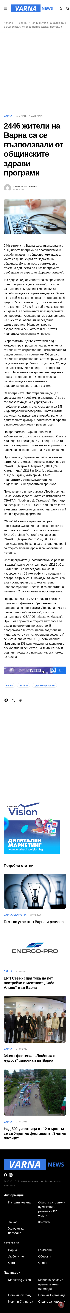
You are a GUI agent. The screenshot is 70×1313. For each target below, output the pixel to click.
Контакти (44, 1222)
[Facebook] (5, 1175)
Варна (23, 22)
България (45, 1250)
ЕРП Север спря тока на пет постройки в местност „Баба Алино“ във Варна (29, 983)
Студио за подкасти (51, 1301)
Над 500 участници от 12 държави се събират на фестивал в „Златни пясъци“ (35, 1133)
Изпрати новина (19, 1202)
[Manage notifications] (61, 1305)
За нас (12, 1222)
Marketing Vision (19, 1280)
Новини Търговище (51, 1295)
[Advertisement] (35, 73)
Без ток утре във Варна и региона (33, 922)
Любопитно (16, 1256)
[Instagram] (11, 1175)
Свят (11, 1263)
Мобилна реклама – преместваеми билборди (52, 1284)
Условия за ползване (16, 1231)
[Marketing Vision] (32, 826)
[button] (6, 8)
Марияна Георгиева (25, 186)
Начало (8, 22)
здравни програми (44, 685)
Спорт (42, 1263)
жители (23, 685)
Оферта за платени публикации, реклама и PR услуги (51, 1209)
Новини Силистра (20, 1301)
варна (9, 685)
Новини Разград (19, 1295)
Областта (20, 915)
